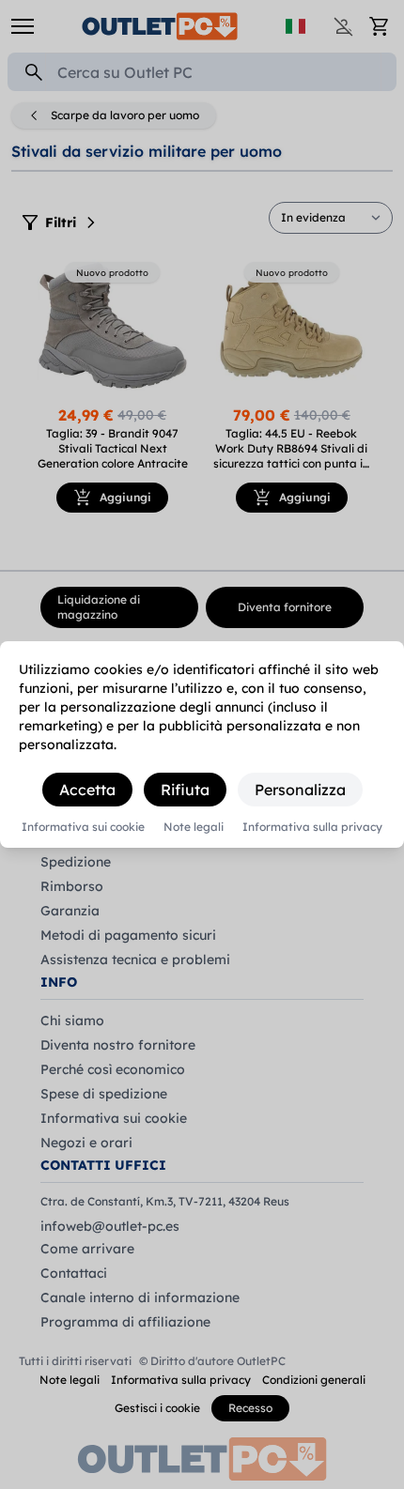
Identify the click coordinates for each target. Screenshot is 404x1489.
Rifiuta (185, 789)
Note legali (193, 827)
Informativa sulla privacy (312, 827)
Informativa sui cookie (83, 827)
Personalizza (300, 789)
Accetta (87, 789)
